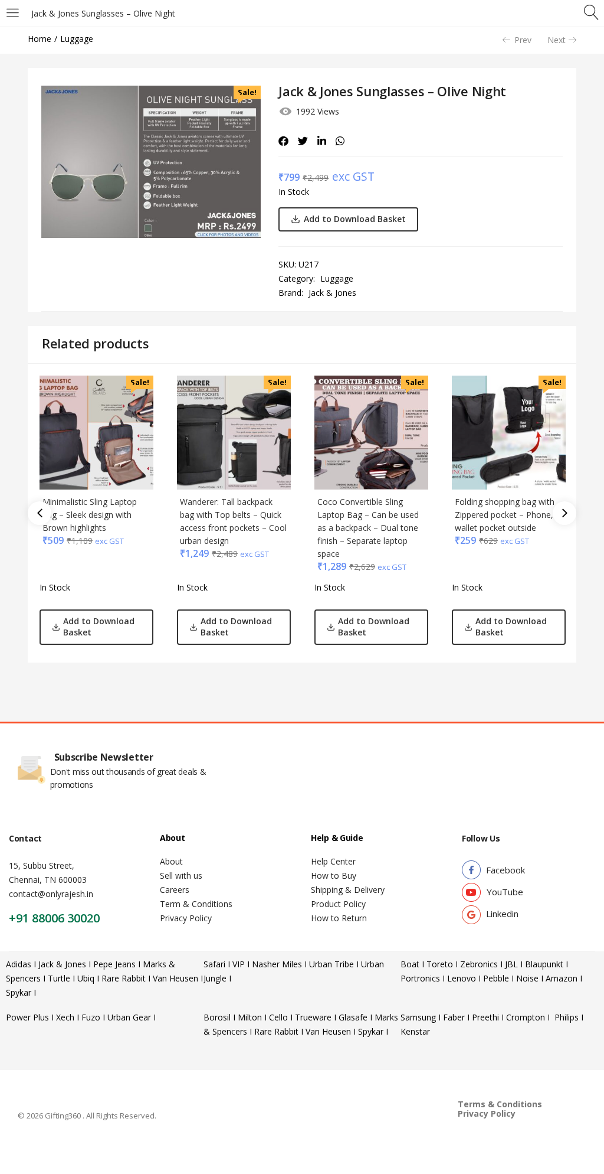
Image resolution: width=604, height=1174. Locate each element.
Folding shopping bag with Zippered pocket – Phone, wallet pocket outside (504, 514)
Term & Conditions (196, 903)
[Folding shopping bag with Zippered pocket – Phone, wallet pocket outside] (509, 431)
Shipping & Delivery (348, 889)
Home (39, 38)
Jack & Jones (332, 292)
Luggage (76, 38)
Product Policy (338, 903)
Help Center (333, 861)
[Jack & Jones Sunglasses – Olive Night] (283, 141)
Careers (174, 889)
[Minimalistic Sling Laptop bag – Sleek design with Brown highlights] (96, 431)
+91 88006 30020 (54, 918)
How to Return (339, 918)
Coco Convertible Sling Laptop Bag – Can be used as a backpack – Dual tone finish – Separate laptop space (368, 527)
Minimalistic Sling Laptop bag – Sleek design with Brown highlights (89, 514)
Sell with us (181, 875)
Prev (522, 39)
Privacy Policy (186, 918)
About (171, 861)
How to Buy (333, 875)
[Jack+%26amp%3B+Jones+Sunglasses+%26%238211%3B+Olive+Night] (303, 141)
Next (556, 39)
